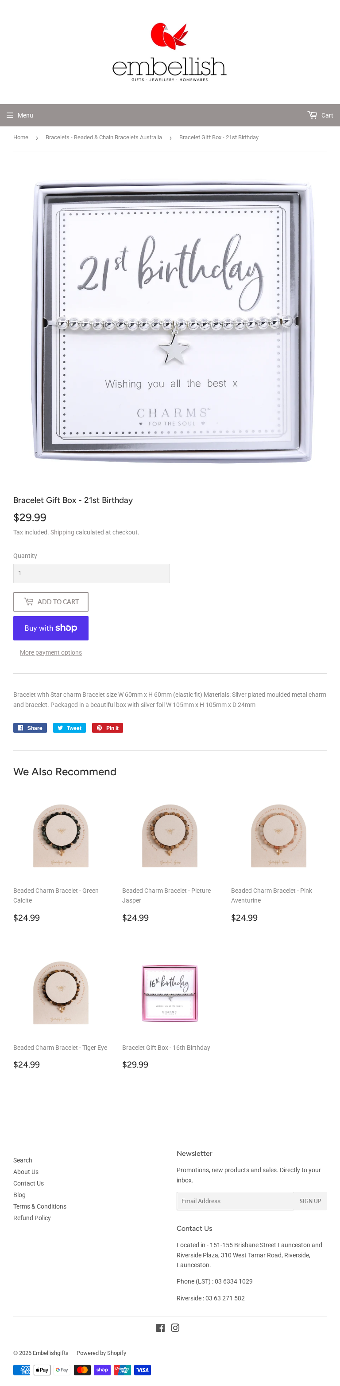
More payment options (51, 652)
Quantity (25, 555)
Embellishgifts (51, 1353)
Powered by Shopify (101, 1353)
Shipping (62, 532)
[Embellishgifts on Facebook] (160, 1329)
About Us (26, 1171)
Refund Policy (32, 1217)
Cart (326, 115)
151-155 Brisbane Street (243, 1245)
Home (20, 137)
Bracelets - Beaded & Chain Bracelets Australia (104, 137)
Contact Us (28, 1183)
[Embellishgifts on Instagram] (175, 1329)
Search (22, 1160)
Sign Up (310, 1201)
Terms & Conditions (39, 1206)
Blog (19, 1194)
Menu (25, 115)
